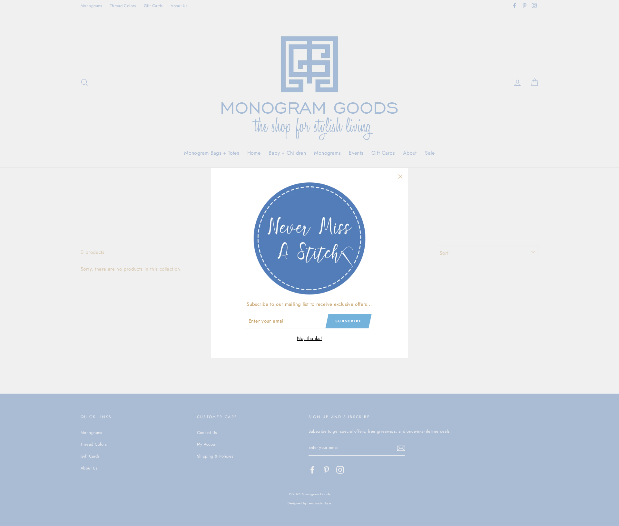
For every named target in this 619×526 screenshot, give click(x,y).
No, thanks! (309, 338)
